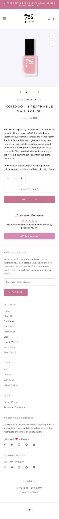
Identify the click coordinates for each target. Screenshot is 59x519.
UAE (17, 461)
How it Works (11, 342)
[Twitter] (12, 444)
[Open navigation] (4, 18)
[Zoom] (52, 35)
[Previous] (20, 92)
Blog (6, 336)
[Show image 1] (26, 92)
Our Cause (9, 321)
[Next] (38, 92)
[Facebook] (5, 444)
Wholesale (9, 379)
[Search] (49, 18)
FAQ (6, 369)
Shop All (8, 316)
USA (6, 461)
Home (7, 310)
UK (11, 461)
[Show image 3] (33, 92)
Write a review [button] (29, 236)
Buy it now (29, 199)
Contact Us (9, 374)
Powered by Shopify (29, 492)
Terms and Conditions (14, 407)
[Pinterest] (26, 444)
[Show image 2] (29, 92)
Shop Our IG (10, 352)
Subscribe (15, 292)
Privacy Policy (10, 402)
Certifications (10, 331)
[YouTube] (34, 444)
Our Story (9, 326)
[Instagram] (19, 444)
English (28, 481)
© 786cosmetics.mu (29, 488)
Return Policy (10, 385)
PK (23, 461)
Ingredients (9, 347)
